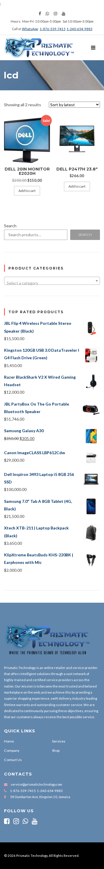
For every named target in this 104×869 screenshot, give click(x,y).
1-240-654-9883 (79, 29)
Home (9, 741)
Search (10, 225)
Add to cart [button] (27, 190)
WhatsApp (30, 29)
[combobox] (52, 281)
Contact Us (13, 760)
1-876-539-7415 (53, 29)
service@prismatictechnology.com (36, 784)
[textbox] (52, 283)
